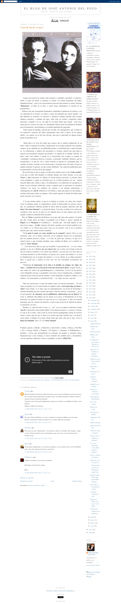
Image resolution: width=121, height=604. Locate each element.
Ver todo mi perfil (93, 565)
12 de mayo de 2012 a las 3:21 (38, 473)
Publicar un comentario (27, 478)
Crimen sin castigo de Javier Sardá (94, 391)
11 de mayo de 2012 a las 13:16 (38, 409)
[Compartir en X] (59, 378)
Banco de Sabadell (43, 380)
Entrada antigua (77, 481)
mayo (92, 321)
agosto (93, 312)
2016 (90, 286)
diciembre (94, 300)
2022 (90, 268)
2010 (90, 532)
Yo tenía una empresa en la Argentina (95, 511)
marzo (93, 520)
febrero (93, 523)
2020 (90, 274)
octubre (93, 306)
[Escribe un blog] (57, 378)
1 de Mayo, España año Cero (94, 494)
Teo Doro (27, 391)
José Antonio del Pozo (93, 553)
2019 (90, 277)
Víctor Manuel (74, 380)
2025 (90, 259)
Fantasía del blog (95, 422)
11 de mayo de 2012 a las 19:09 (38, 452)
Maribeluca (28, 428)
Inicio (52, 481)
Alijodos (27, 414)
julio (92, 315)
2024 (90, 262)
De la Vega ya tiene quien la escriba (95, 487)
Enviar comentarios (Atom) (37, 485)
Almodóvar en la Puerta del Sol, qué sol (95, 361)
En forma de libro (95, 332)
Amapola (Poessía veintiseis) (93, 379)
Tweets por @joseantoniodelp (60, 591)
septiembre (94, 309)
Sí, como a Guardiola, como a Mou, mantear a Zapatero (95, 447)
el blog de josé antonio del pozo (60, 8)
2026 (90, 256)
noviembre (94, 303)
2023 (90, 265)
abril (92, 517)
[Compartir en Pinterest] (63, 378)
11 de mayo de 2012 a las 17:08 (38, 438)
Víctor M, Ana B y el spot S (31, 27)
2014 (90, 292)
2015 (90, 289)
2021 (90, 271)
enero (92, 526)
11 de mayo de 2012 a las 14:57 (38, 422)
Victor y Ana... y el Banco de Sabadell (95, 438)
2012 (90, 298)
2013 (90, 295)
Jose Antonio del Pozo (59, 380)
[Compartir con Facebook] (61, 378)
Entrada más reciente (26, 481)
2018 (90, 280)
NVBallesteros (29, 457)
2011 (90, 530)
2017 (90, 283)
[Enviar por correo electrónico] (56, 378)
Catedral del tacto (95, 324)
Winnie (27, 444)
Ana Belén (32, 380)
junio (92, 318)
